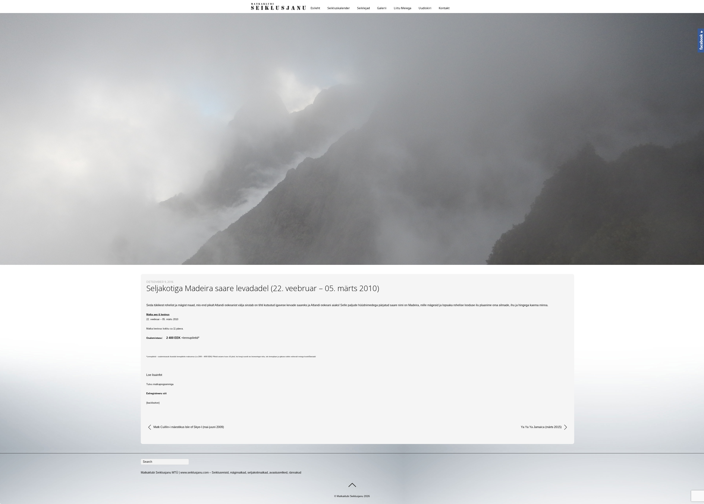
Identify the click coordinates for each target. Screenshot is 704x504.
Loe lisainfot (154, 374)
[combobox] (165, 462)
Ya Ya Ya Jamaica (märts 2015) (541, 427)
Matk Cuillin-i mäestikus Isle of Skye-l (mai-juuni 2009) (188, 427)
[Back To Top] (352, 485)
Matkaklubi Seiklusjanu (350, 496)
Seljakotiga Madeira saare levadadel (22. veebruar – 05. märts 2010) (262, 288)
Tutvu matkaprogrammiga (159, 384)
